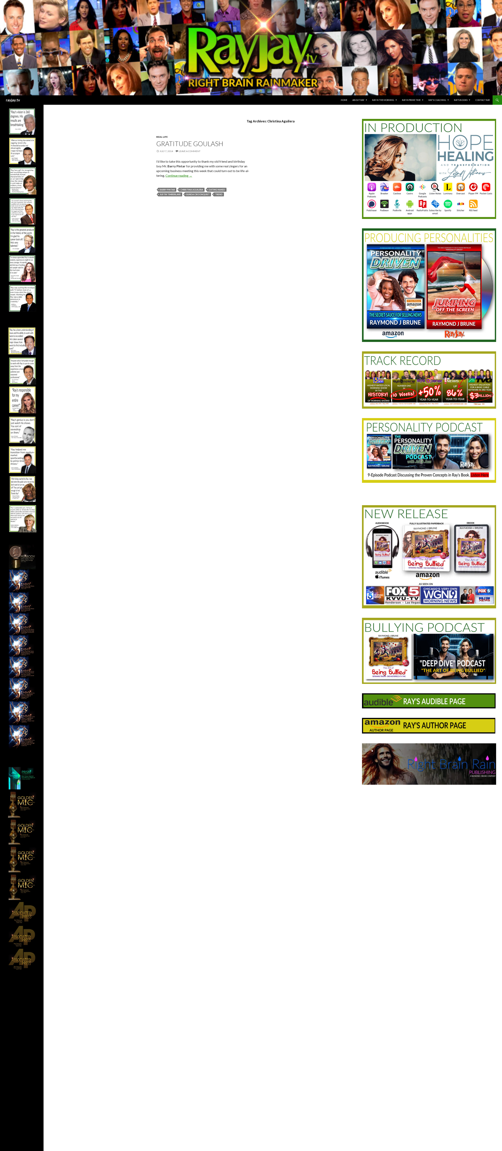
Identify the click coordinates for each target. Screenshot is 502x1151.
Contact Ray (482, 100)
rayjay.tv (13, 100)
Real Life (162, 136)
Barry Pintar (167, 189)
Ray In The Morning (383, 100)
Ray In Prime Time (411, 100)
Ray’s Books (460, 100)
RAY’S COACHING (437, 100)
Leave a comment (189, 151)
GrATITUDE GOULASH (189, 144)
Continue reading (179, 175)
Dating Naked (217, 189)
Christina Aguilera (191, 189)
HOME (344, 100)
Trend (219, 194)
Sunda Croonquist (198, 194)
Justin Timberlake (170, 194)
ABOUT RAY (358, 100)
